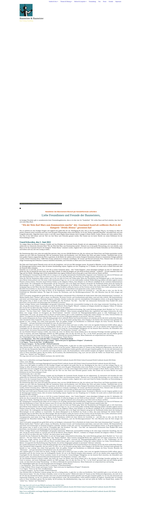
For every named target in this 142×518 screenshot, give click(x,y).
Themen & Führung (65, 1)
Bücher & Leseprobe (79, 1)
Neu (99, 1)
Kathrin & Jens (53, 1)
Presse (104, 1)
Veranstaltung (92, 1)
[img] (71, 10)
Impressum (118, 1)
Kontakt (111, 1)
